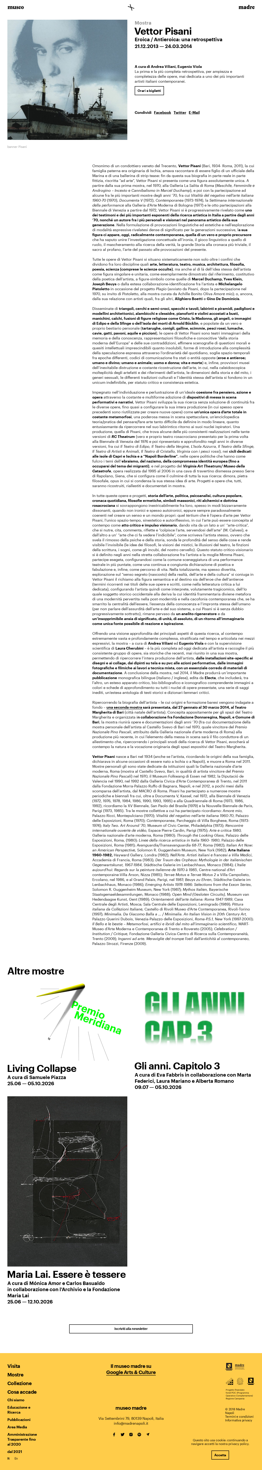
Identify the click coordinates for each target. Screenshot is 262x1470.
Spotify (139, 1434)
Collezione (19, 1383)
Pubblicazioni (18, 1419)
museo (15, 8)
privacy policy (238, 1444)
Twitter (180, 112)
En (16, 1458)
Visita (13, 1366)
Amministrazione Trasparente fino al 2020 (22, 1439)
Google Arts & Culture (131, 1372)
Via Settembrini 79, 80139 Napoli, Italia (131, 1418)
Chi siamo (15, 1400)
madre (246, 8)
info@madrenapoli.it (131, 1423)
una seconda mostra (124, 707)
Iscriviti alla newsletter (130, 1329)
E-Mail (194, 112)
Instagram (131, 1434)
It (8, 1458)
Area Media (17, 1427)
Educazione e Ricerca (18, 1409)
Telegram (147, 1434)
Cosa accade (21, 1392)
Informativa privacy (238, 1420)
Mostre (15, 1374)
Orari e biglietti (149, 91)
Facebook (162, 112)
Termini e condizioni (239, 1416)
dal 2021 (14, 1451)
